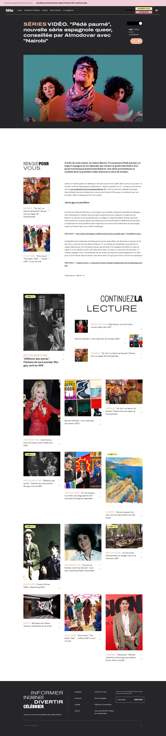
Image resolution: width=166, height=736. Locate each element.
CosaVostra (35, 725)
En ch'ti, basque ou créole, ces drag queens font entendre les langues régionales (80, 496)
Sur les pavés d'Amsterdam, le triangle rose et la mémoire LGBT (121, 556)
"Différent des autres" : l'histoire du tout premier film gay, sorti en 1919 (40, 362)
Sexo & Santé (55, 10)
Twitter (77, 711)
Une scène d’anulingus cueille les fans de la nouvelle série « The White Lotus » (108, 234)
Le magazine (68, 10)
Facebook (78, 698)
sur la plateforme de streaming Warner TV (88, 189)
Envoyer (138, 699)
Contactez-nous (100, 692)
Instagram (78, 692)
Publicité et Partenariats (103, 705)
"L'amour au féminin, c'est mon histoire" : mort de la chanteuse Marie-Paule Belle (79, 568)
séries (35, 24)
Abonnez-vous (144, 8)
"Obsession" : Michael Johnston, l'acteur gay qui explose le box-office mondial (121, 657)
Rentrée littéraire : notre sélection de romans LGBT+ (97, 339)
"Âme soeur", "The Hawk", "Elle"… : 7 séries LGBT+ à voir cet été (35, 259)
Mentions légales (100, 698)
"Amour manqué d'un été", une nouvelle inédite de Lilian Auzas (120, 515)
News (19, 10)
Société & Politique (31, 10)
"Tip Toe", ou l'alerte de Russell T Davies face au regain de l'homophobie (121, 411)
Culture (45, 10)
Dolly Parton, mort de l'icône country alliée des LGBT (38, 443)
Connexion (144, 12)
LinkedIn (77, 705)
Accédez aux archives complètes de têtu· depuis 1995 (61, 3)
